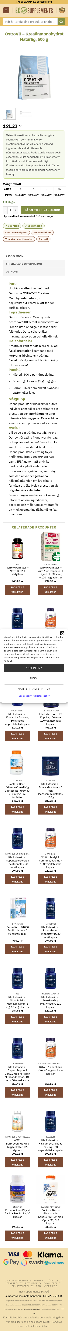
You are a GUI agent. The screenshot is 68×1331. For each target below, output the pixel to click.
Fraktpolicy (14, 1283)
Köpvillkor (54, 1280)
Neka (34, 678)
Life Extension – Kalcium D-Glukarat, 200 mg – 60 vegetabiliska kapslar (50, 1145)
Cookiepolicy (25, 695)
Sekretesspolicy (41, 695)
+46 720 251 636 (53, 1296)
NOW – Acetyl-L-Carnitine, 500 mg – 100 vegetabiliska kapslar (50, 862)
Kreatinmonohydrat (16, 232)
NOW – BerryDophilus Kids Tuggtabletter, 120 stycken (17, 1145)
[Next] (59, 73)
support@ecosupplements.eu (23, 1296)
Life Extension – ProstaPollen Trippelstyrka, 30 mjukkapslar (50, 932)
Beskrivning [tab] (14, 255)
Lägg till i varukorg (42, 210)
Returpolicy (33, 1283)
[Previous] (8, 73)
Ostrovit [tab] (12, 271)
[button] (62, 633)
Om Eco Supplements (18, 1280)
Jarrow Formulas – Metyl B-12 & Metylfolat (18, 571)
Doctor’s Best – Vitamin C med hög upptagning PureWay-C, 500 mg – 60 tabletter (17, 790)
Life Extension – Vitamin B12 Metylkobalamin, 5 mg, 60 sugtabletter (17, 1002)
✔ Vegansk (12, 225)
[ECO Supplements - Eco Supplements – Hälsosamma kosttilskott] (34, 10)
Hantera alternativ (34, 688)
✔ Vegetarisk (33, 225)
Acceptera (34, 668)
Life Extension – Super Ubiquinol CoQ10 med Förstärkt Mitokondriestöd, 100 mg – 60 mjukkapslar (17, 1073)
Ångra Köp (50, 1285)
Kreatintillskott (42, 232)
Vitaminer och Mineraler (19, 239)
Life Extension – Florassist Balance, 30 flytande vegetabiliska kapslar (17, 719)
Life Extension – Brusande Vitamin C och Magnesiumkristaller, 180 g (50, 790)
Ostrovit (43, 239)
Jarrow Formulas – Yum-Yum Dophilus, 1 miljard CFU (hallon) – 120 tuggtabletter (50, 572)
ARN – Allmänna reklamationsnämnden (27, 1309)
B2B (38, 1285)
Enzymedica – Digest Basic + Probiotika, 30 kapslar (17, 1214)
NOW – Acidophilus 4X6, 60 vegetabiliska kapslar (50, 1070)
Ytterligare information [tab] (24, 263)
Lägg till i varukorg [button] (17, 589)
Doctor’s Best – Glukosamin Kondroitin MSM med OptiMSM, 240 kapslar (50, 1217)
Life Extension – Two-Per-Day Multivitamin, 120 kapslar (50, 1002)
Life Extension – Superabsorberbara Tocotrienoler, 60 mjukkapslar (17, 862)
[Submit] (61, 21)
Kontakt (39, 1280)
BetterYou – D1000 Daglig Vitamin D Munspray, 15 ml (17, 930)
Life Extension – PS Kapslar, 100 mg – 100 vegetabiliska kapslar (50, 719)
